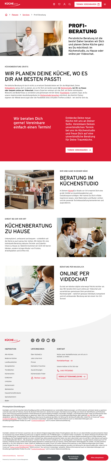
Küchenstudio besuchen (49, 95)
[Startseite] (6, 14)
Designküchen (10, 366)
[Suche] (69, 4)
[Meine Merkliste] (59, 4)
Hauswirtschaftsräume (13, 393)
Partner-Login (40, 378)
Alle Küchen (9, 354)
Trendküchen (9, 370)
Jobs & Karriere (36, 358)
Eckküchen (8, 378)
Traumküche (64, 93)
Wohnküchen (9, 389)
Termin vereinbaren (86, 4)
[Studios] (54, 4)
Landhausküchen (11, 362)
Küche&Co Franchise (38, 366)
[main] (55, 161)
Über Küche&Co (36, 354)
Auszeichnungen (36, 370)
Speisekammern (10, 397)
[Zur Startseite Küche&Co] (12, 4)
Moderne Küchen (11, 358)
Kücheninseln (9, 385)
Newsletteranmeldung (70, 376)
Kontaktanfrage (63, 360)
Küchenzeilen (9, 374)
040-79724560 (66, 370)
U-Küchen (8, 381)
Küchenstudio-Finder (38, 374)
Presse (33, 362)
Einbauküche (10, 88)
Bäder (7, 401)
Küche (70, 190)
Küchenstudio (66, 88)
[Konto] (64, 4)
